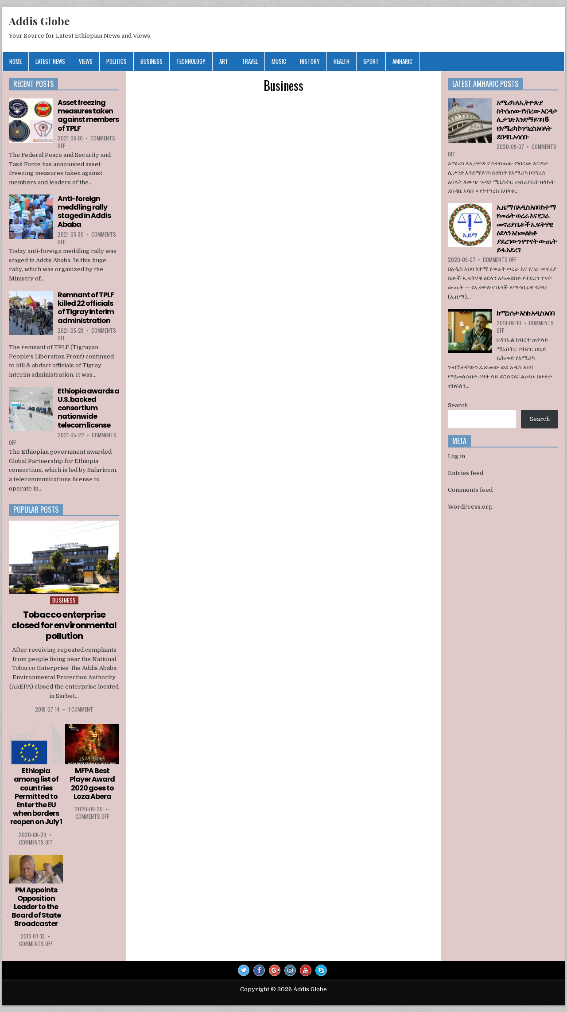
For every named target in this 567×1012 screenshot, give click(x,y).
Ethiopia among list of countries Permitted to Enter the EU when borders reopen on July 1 (36, 796)
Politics (116, 61)
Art (223, 61)
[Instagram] (290, 970)
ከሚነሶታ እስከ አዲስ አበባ (525, 313)
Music (279, 61)
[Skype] (321, 970)
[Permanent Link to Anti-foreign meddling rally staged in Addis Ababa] (31, 217)
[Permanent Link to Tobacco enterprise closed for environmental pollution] (64, 557)
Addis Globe (39, 21)
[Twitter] (243, 970)
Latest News (50, 61)
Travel (250, 61)
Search (458, 405)
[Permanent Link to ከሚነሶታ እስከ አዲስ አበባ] (470, 331)
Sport (371, 61)
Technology (191, 61)
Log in (456, 456)
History (310, 61)
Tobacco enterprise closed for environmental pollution (64, 625)
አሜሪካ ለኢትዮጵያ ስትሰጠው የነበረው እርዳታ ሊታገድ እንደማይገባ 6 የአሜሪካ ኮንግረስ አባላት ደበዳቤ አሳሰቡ (527, 119)
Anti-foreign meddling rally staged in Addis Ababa (84, 212)
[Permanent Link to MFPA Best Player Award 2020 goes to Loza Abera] (92, 744)
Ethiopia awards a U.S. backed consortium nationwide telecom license (88, 408)
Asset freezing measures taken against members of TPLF (88, 115)
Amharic (402, 61)
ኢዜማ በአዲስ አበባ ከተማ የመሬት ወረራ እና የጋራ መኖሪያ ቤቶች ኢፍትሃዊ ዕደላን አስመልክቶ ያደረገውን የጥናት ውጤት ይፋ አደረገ (527, 228)
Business (151, 61)
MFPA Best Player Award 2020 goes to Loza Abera (92, 784)
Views (86, 61)
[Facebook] (259, 970)
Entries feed (465, 473)
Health (342, 61)
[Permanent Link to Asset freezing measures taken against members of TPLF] (31, 120)
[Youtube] (305, 970)
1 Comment (80, 709)
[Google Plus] (274, 970)
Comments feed (470, 490)
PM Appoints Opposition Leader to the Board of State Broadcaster (36, 907)
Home (15, 61)
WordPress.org (470, 506)
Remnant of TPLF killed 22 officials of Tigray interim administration (86, 308)
